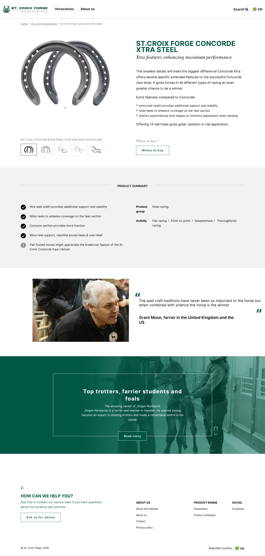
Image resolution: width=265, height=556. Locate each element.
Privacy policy (144, 527)
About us (88, 9)
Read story (132, 436)
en (259, 9)
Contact (140, 521)
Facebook (238, 508)
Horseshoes (64, 9)
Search (239, 9)
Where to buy (153, 150)
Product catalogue (205, 515)
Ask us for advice (40, 517)
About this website (147, 508)
